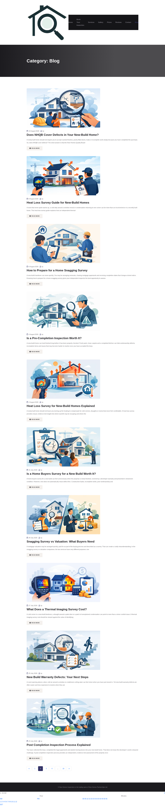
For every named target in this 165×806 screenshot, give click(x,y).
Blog (136, 22)
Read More (35, 148)
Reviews (118, 22)
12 (16, 801)
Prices (109, 22)
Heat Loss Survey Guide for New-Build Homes (58, 202)
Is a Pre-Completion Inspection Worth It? (54, 338)
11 (14, 801)
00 (83, 799)
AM (1, 799)
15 (90, 799)
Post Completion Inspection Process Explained (59, 744)
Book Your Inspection (80, 22)
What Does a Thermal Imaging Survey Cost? (57, 609)
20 (92, 799)
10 (63, 768)
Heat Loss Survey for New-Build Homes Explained (61, 405)
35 (98, 799)
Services (91, 22)
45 (102, 799)
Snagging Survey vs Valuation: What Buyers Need (60, 541)
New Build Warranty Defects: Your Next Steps (57, 677)
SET (1, 804)
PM (38, 799)
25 (94, 799)
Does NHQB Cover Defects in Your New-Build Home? (63, 134)
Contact (128, 22)
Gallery (100, 22)
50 (104, 799)
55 (106, 799)
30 (96, 799)
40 (100, 799)
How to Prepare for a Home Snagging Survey (57, 270)
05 (85, 799)
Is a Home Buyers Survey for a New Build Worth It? (61, 473)
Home (70, 22)
